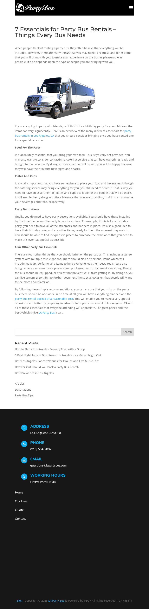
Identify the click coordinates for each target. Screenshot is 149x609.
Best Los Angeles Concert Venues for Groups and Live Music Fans (57, 361)
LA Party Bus (47, 312)
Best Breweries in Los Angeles (34, 373)
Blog (19, 600)
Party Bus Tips (24, 395)
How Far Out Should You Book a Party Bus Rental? (47, 367)
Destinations (23, 389)
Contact (20, 518)
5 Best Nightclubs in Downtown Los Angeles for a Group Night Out (58, 355)
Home (19, 492)
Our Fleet (21, 501)
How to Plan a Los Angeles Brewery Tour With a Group (50, 349)
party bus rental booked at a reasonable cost (44, 299)
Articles (20, 383)
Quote (19, 510)
